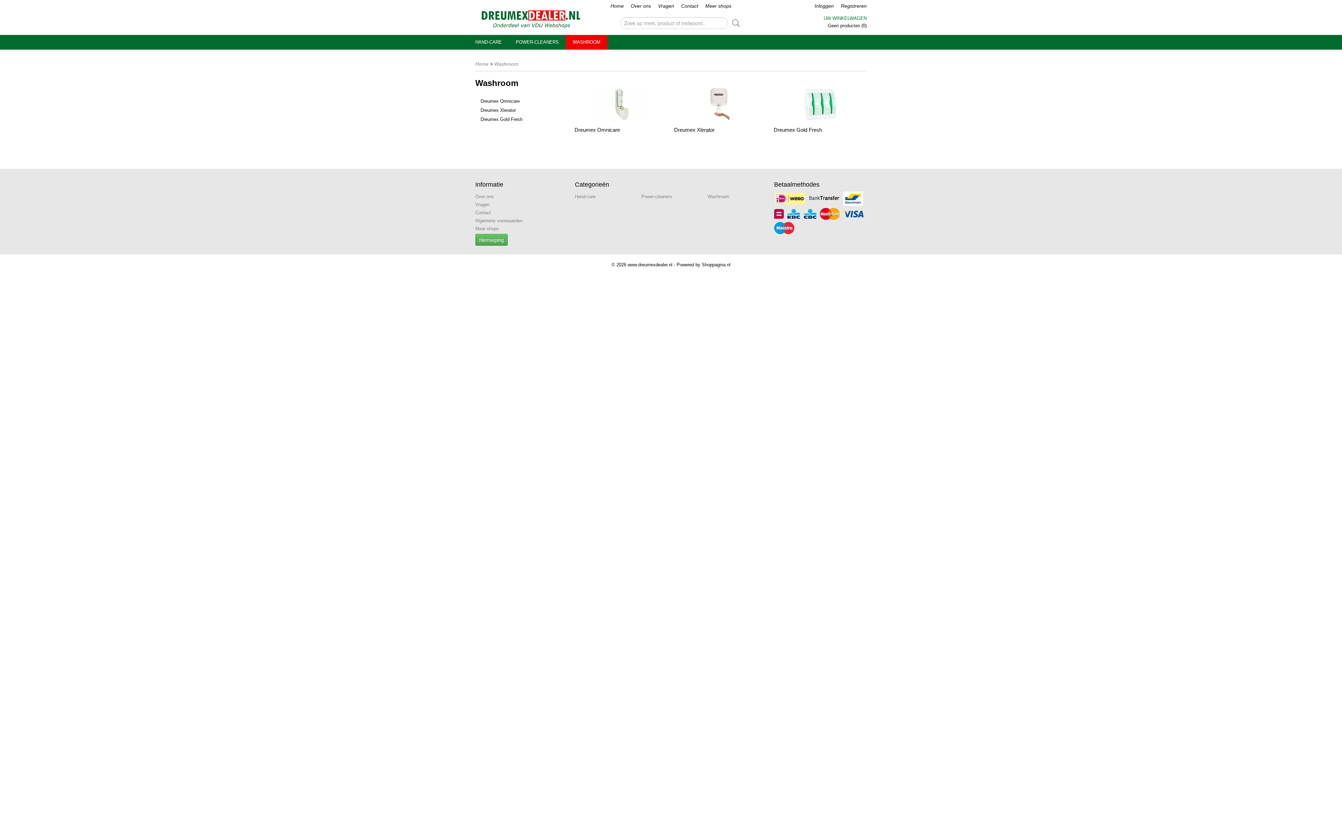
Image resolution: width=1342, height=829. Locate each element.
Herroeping (491, 239)
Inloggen (824, 6)
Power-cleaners (537, 42)
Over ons (641, 6)
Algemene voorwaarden (498, 220)
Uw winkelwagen (845, 18)
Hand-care (488, 42)
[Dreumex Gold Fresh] (820, 104)
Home (617, 6)
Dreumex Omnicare (500, 101)
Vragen (666, 6)
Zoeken (734, 23)
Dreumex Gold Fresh (501, 119)
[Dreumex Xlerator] (720, 104)
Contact (689, 6)
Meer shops (718, 6)
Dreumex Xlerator (498, 110)
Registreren (854, 6)
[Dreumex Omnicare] (620, 104)
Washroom (586, 42)
